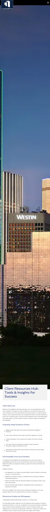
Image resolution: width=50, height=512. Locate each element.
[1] (7, 5)
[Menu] (48, 2)
